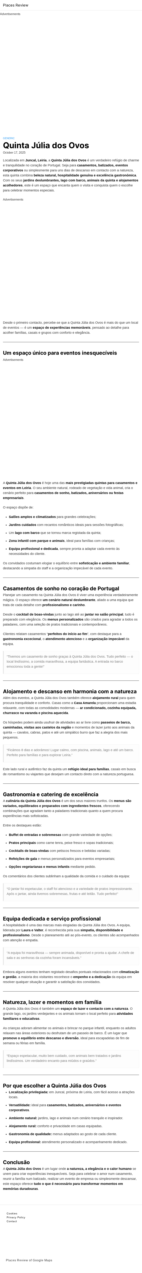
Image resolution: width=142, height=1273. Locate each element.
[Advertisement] (71, 72)
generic (9, 138)
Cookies (12, 1213)
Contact (12, 1221)
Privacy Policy (16, 1217)
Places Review (15, 5)
